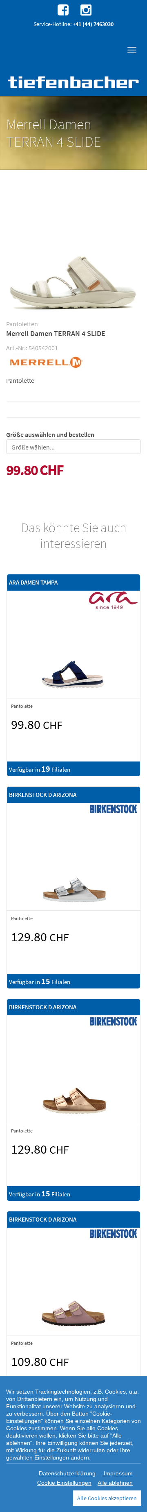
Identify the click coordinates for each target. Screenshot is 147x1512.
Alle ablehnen (115, 1482)
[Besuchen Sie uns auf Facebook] (62, 9)
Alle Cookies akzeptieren (107, 1498)
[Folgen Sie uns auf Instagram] (84, 9)
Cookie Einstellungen (64, 1482)
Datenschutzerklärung (67, 1473)
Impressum (118, 1473)
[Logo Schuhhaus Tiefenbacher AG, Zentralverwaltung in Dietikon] (73, 82)
